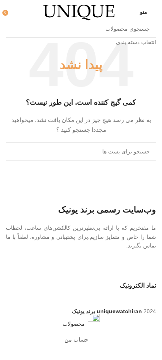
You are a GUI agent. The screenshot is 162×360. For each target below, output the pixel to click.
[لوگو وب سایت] (81, 11)
